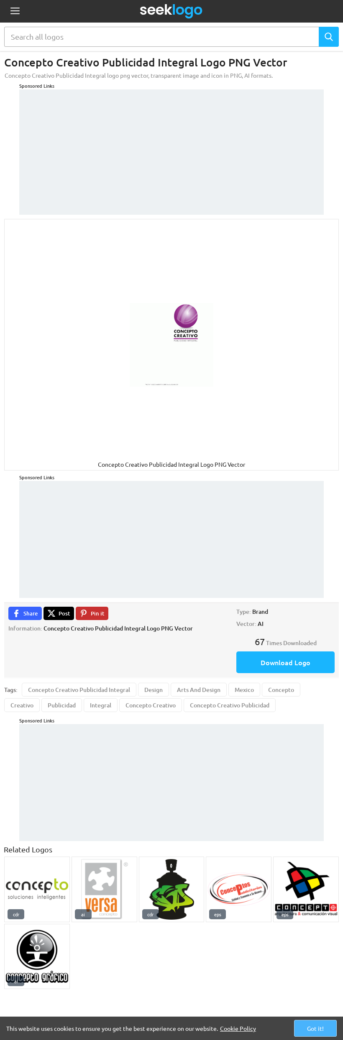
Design (153, 690)
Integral (100, 705)
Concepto (281, 690)
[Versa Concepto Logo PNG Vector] (104, 889)
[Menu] (14, 11)
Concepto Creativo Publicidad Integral (79, 690)
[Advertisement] (171, 147)
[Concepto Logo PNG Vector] (306, 889)
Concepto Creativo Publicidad (229, 705)
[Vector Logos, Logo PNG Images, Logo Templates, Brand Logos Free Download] (171, 11)
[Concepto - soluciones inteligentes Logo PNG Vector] (37, 889)
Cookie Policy (238, 1028)
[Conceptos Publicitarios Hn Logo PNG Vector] (238, 889)
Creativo (21, 705)
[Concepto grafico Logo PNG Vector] (37, 956)
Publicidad (62, 705)
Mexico (244, 690)
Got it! (315, 1028)
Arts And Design (198, 690)
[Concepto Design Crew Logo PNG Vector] (172, 889)
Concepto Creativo (150, 705)
